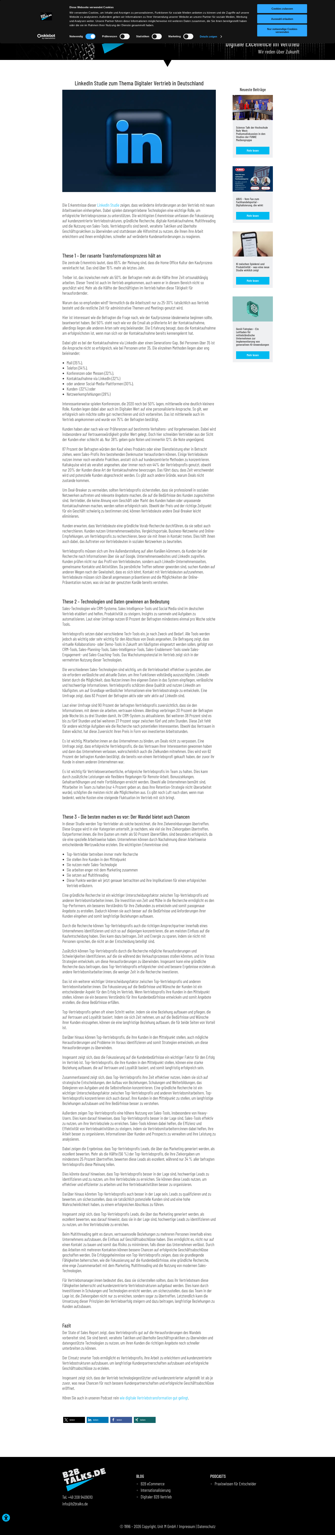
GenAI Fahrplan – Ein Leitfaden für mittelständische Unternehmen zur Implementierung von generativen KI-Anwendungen (252, 336)
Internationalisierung (155, 1490)
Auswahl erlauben (282, 18)
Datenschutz (206, 1526)
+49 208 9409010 (80, 1497)
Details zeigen (208, 36)
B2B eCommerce (153, 1483)
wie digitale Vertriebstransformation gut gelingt (154, 1397)
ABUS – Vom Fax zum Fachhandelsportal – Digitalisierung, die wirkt (249, 202)
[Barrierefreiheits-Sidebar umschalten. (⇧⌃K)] (6, 1517)
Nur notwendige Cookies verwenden (282, 30)
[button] (74, 1420)
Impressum (187, 1526)
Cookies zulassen (282, 8)
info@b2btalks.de (75, 1503)
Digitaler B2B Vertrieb (156, 1496)
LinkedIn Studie (108, 205)
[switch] (125, 36)
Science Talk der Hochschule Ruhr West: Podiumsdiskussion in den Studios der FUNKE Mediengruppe (252, 133)
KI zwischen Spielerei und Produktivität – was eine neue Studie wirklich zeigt (252, 267)
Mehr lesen (253, 150)
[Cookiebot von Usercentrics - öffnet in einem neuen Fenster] (46, 36)
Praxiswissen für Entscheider (235, 1483)
